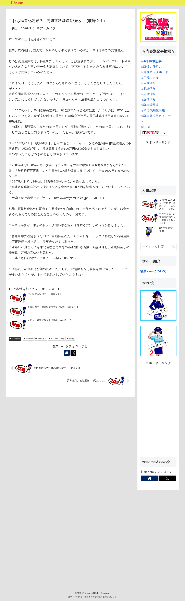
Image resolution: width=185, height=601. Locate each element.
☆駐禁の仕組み (151, 66)
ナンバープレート (58, 339)
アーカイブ (41, 339)
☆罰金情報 (148, 94)
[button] (173, 246)
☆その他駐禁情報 (152, 110)
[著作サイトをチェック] (67, 353)
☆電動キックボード (154, 72)
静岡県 (71, 339)
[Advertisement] (158, 163)
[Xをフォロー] (73, 353)
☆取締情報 (16, 339)
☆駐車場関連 (149, 105)
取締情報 (29, 339)
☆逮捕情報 (148, 99)
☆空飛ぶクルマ (151, 77)
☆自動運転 (148, 83)
